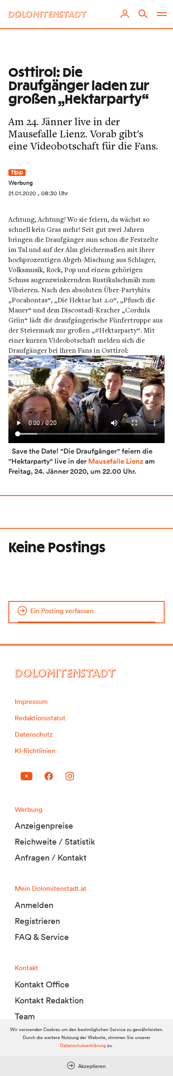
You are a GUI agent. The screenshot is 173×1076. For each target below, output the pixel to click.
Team (25, 1016)
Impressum (31, 701)
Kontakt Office (42, 984)
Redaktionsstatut (40, 718)
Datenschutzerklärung (83, 1045)
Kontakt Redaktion (49, 1000)
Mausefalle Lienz (115, 461)
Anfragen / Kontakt (50, 858)
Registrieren (37, 921)
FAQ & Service (42, 937)
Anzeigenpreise (44, 826)
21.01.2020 (22, 193)
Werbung (20, 182)
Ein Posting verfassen (62, 610)
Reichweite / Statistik (55, 842)
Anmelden (34, 905)
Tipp (17, 172)
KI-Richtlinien (35, 750)
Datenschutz (33, 734)
